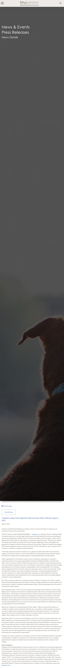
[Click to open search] (60, 3)
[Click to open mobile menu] (2, 3)
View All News (8, 512)
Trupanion (35, 534)
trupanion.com (6, 665)
